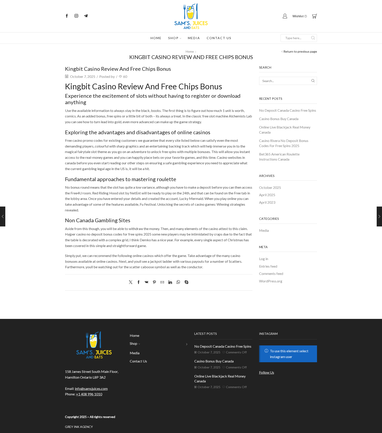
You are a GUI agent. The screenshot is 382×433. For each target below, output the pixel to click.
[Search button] (313, 38)
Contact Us (219, 38)
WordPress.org (270, 281)
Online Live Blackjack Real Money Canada (284, 129)
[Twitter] (132, 282)
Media (194, 38)
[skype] (185, 282)
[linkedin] (170, 282)
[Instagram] (76, 16)
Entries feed (268, 266)
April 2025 (267, 195)
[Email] (86, 16)
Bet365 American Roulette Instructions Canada (279, 156)
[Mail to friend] (162, 282)
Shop (173, 38)
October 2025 (270, 187)
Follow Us (266, 372)
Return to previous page (300, 51)
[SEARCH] (313, 81)
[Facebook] (67, 16)
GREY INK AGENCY (79, 427)
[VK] (147, 282)
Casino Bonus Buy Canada (278, 119)
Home (156, 38)
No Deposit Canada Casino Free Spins (287, 110)
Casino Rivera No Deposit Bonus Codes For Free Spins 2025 (283, 143)
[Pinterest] (154, 282)
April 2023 (267, 202)
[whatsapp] (178, 282)
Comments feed (271, 273)
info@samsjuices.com (91, 388)
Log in (263, 259)
